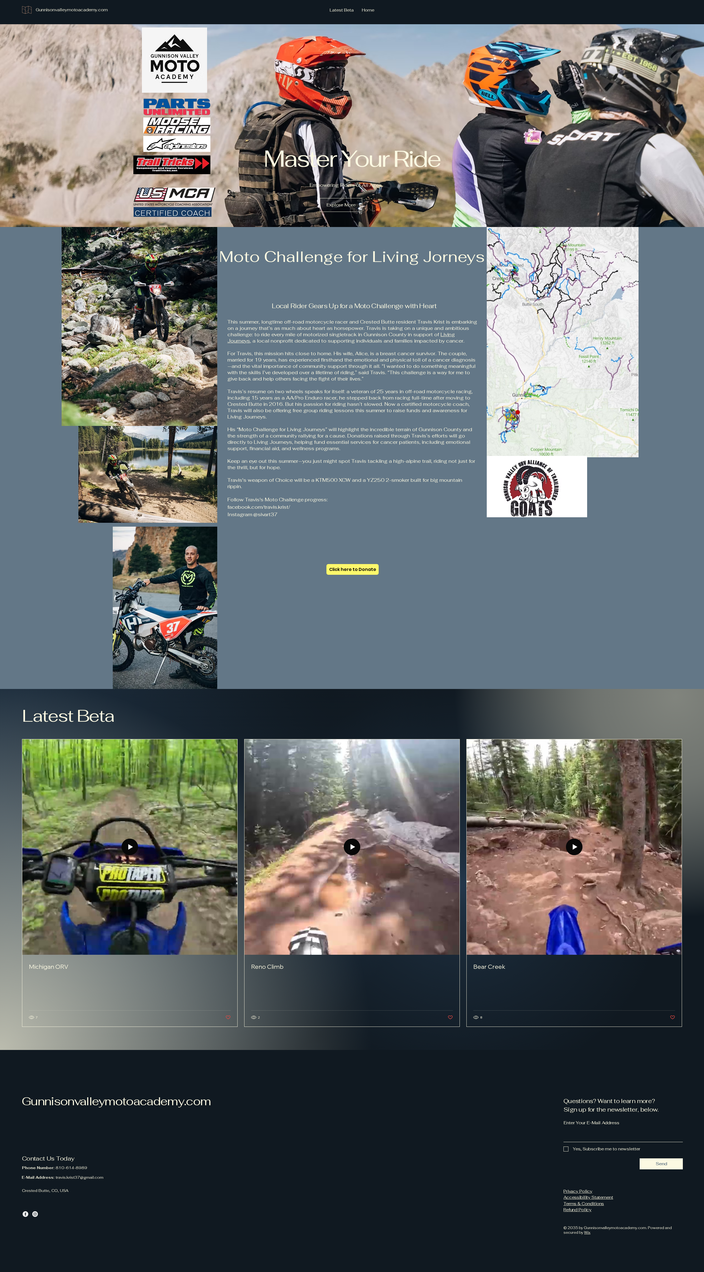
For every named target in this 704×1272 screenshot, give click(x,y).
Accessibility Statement (588, 1197)
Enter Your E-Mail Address (591, 1123)
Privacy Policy (577, 1191)
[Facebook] (25, 1214)
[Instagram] (35, 1214)
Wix (587, 1232)
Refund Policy (577, 1209)
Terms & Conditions (583, 1203)
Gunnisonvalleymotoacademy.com (116, 1101)
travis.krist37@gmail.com (79, 1177)
